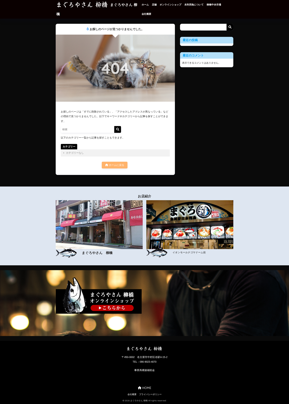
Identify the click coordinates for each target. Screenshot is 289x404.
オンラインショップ (170, 4)
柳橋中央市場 (214, 4)
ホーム (145, 4)
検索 (230, 27)
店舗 (154, 4)
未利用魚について (194, 4)
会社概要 (146, 14)
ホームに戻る (116, 165)
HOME (146, 388)
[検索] (117, 129)
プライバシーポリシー (150, 394)
